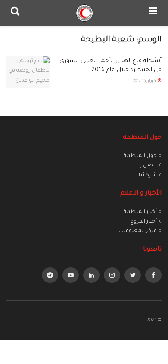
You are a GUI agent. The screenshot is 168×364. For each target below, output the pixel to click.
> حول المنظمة (143, 156)
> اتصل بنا (149, 166)
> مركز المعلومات (140, 231)
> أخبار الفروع (146, 222)
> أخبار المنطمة (143, 212)
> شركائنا (150, 176)
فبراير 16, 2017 (145, 81)
